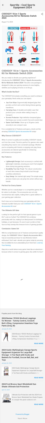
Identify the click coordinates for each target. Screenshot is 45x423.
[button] (42, 14)
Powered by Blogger (22, 414)
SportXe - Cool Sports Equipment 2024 (22, 6)
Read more (38, 343)
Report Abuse (22, 418)
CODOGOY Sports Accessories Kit (19, 131)
